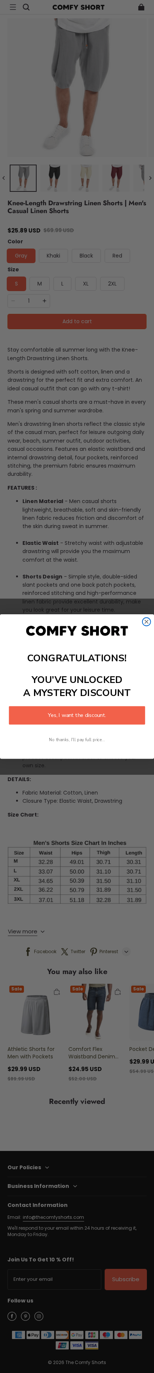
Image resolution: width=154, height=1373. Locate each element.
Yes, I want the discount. (77, 715)
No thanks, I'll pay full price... (77, 740)
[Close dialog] (146, 622)
